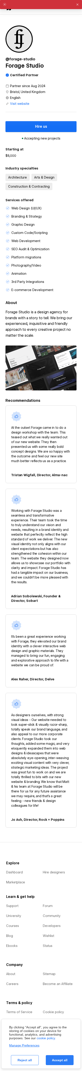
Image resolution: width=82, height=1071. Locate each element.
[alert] (41, 4)
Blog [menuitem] (9, 936)
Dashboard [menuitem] (14, 872)
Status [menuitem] (47, 946)
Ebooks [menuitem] (12, 946)
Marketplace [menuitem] (15, 882)
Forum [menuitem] (48, 906)
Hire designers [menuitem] (54, 872)
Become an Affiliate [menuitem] (58, 984)
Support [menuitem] (12, 906)
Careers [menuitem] (12, 984)
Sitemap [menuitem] (49, 974)
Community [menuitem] (52, 916)
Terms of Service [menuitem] (19, 1012)
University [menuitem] (13, 916)
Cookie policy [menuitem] (53, 1012)
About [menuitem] (10, 974)
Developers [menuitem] (52, 926)
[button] (77, 4)
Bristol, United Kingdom (27, 92)
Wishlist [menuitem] (48, 936)
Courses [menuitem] (12, 926)
